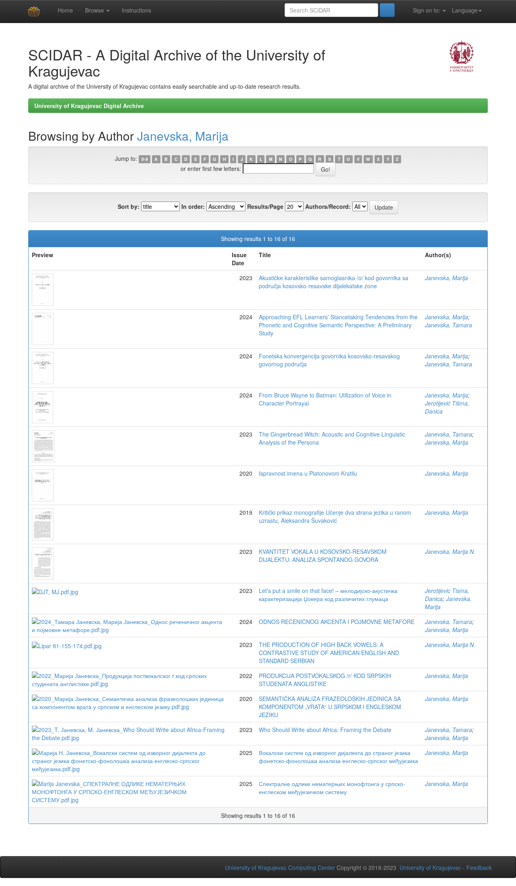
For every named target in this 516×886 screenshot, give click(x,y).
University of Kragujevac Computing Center (280, 867)
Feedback (479, 867)
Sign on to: (426, 10)
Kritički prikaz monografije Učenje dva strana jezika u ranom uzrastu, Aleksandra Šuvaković (335, 516)
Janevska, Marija (183, 135)
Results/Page (265, 206)
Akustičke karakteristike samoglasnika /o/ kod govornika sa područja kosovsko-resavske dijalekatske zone (333, 282)
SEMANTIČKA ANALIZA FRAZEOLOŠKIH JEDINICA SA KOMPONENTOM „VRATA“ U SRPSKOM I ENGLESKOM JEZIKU (330, 707)
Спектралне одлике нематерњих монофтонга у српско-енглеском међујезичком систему (332, 788)
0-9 (144, 159)
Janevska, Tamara (448, 325)
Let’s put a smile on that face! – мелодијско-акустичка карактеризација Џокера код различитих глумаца (328, 595)
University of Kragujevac (430, 867)
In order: (193, 206)
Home (64, 10)
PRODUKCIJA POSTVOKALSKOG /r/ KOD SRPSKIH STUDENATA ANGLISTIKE (325, 680)
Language (465, 10)
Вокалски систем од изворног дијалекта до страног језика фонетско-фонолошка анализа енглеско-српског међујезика (338, 757)
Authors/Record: (328, 206)
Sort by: (128, 206)
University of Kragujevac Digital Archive (89, 106)
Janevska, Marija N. (450, 551)
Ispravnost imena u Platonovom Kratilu (308, 473)
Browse (95, 10)
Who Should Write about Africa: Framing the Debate (325, 730)
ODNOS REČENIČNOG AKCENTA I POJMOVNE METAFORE (336, 622)
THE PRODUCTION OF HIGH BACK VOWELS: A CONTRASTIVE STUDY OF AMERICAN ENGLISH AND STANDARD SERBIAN (329, 653)
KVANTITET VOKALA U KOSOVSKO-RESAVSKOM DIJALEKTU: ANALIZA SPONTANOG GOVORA (323, 555)
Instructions (136, 10)
